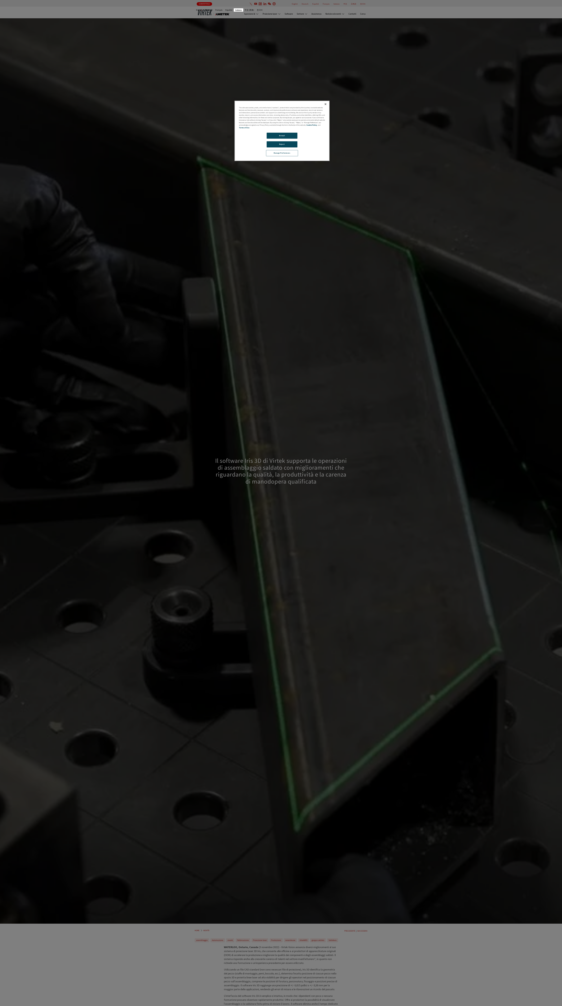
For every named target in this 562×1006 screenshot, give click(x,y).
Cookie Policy (311, 125)
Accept (282, 135)
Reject (282, 144)
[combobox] (238, 10)
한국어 (260, 10)
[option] (199, 10)
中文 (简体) (249, 10)
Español (228, 10)
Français (218, 10)
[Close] (325, 104)
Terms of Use (244, 128)
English (199, 10)
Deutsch (208, 10)
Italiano (238, 10)
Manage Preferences (282, 153)
